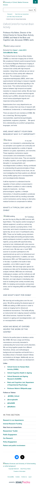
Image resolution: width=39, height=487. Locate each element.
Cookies (17, 477)
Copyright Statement (14, 468)
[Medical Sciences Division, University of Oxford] (19, 464)
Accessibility (11, 477)
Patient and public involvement (14, 445)
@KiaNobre (11, 407)
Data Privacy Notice (25, 468)
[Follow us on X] (22, 457)
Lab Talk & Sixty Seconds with (14, 16)
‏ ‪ (7, 396)
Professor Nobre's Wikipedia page (19, 388)
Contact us (24, 477)
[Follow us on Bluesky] (17, 457)
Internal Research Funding (12, 424)
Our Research (8, 438)
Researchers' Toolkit (10, 431)
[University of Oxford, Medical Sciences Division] (16, 3)
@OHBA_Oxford (13, 396)
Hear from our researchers (22, 14)
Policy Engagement (10, 442)
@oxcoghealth (12, 400)
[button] (35, 2)
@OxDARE (11, 403)
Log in (30, 477)
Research (9, 14)
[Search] (34, 10)
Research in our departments (13, 420)
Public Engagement (10, 434)
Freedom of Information (19, 471)
